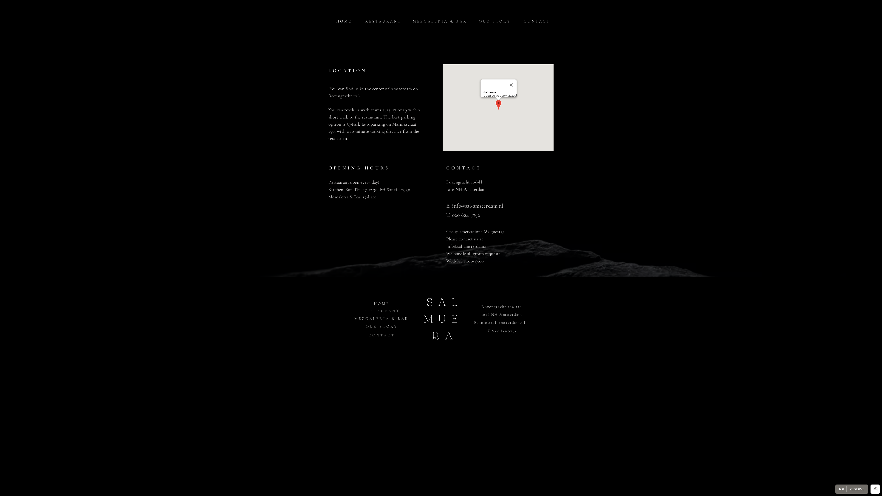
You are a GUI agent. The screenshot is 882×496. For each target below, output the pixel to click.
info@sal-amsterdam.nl (477, 206)
